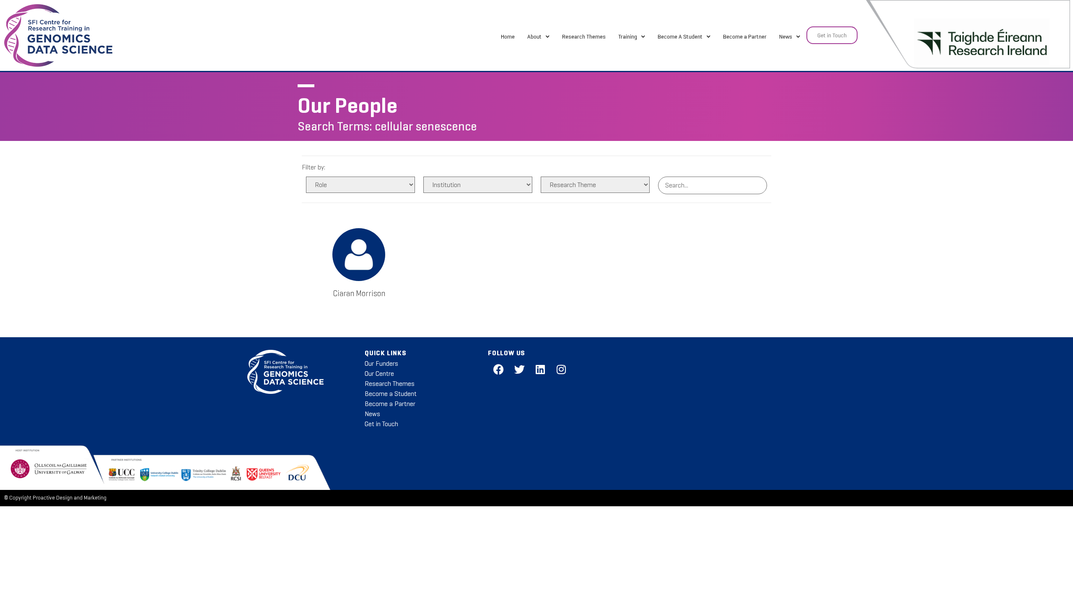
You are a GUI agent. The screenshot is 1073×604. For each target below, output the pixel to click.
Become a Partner (745, 36)
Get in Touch (381, 424)
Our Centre (379, 374)
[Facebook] (498, 369)
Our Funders (381, 363)
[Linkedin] (540, 369)
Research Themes (584, 36)
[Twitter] (519, 369)
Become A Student (680, 36)
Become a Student (391, 394)
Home (508, 36)
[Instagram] (561, 369)
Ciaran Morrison (359, 293)
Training (627, 36)
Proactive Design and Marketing (69, 498)
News (785, 36)
